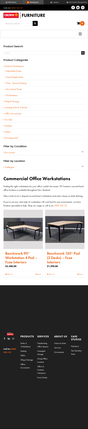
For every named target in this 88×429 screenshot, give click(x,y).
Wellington (9, 167)
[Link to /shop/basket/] (78, 23)
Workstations (11, 95)
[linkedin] (78, 7)
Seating (8, 125)
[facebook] (73, 7)
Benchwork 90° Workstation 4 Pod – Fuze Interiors (21, 257)
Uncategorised (11, 137)
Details (39, 274)
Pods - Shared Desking (16, 83)
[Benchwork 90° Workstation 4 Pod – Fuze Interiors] (23, 229)
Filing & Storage (12, 101)
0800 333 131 (17, 8)
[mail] (83, 7)
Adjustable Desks (13, 70)
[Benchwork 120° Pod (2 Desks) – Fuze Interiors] (64, 229)
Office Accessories (13, 113)
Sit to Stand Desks (14, 89)
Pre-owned (10, 152)
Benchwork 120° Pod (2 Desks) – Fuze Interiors (63, 257)
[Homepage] (44, 15)
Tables (8, 131)
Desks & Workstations (14, 66)
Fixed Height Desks (14, 77)
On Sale (8, 119)
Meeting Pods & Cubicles (16, 107)
